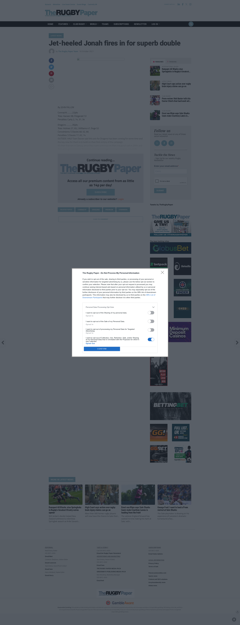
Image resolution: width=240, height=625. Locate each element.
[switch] (151, 312)
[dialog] (120, 312)
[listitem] (120, 307)
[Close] (163, 273)
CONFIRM (102, 349)
